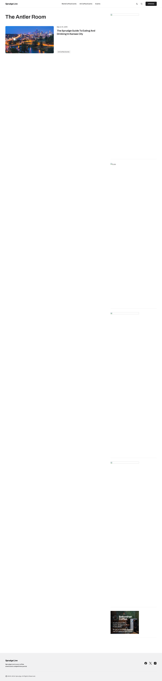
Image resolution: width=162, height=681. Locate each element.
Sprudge (151, 4)
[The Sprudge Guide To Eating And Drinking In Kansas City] (29, 39)
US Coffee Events (63, 52)
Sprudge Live (11, 4)
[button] (137, 4)
